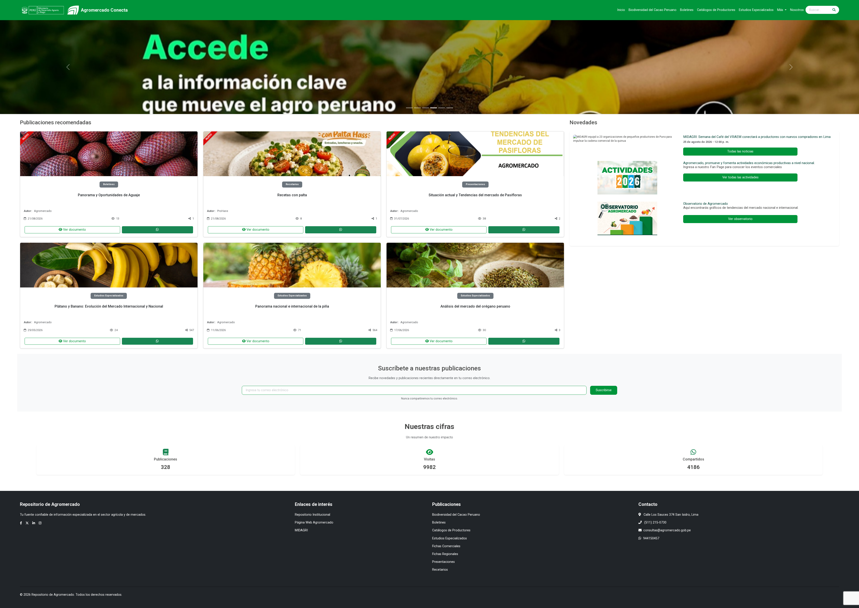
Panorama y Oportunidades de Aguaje (109, 195)
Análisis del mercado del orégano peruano (475, 306)
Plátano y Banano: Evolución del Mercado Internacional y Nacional (109, 306)
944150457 (651, 538)
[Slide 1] (409, 107)
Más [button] (780, 10)
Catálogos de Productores (716, 10)
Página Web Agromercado (314, 522)
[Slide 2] (417, 107)
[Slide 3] (425, 107)
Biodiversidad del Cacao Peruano (652, 10)
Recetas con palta (292, 195)
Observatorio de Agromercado (705, 204)
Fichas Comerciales (446, 546)
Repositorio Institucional (312, 515)
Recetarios (440, 570)
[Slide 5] (441, 107)
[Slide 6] (449, 107)
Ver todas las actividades (740, 177)
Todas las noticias (740, 151)
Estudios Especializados (756, 10)
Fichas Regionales (445, 554)
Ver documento (74, 230)
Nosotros (797, 10)
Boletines (686, 10)
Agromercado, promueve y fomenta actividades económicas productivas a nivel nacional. (749, 163)
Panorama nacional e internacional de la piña (292, 306)
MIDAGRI (301, 530)
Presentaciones (443, 562)
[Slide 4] (433, 107)
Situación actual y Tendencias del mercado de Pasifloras (475, 195)
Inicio (621, 10)
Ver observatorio (740, 219)
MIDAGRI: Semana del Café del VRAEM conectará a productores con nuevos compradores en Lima (757, 137)
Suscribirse (604, 390)
